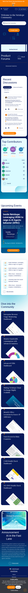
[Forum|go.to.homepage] (5, 9)
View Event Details (13, 250)
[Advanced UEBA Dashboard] (12, 371)
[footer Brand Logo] (14, 571)
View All (9, 183)
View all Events (9, 291)
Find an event (15, 563)
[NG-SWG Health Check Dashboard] (12, 493)
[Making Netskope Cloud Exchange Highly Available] (12, 395)
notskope (13, 153)
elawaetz (7, 174)
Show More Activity (9, 133)
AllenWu (5, 152)
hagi (6, 178)
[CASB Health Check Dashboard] (12, 469)
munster (7, 163)
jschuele (21, 152)
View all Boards (21, 57)
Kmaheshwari (10, 96)
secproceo (8, 171)
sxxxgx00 (10, 114)
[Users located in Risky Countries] (12, 444)
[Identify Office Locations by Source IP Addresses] (12, 420)
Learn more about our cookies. (16, 584)
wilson (7, 167)
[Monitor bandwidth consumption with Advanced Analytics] (12, 347)
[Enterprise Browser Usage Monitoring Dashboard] (12, 322)
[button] (14, 590)
